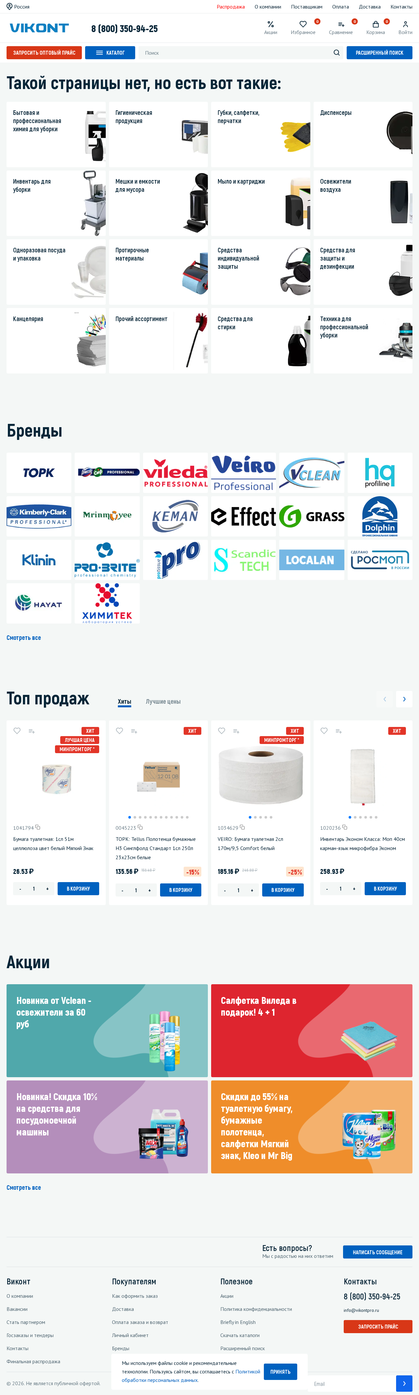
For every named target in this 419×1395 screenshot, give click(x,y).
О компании (268, 6)
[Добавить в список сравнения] (31, 731)
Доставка (370, 6)
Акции (226, 1296)
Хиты (124, 701)
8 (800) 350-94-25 (124, 28)
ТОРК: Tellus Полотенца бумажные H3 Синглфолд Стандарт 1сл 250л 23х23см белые (156, 848)
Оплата (340, 6)
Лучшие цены (163, 701)
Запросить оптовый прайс (44, 52)
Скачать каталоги (240, 1335)
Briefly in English (238, 1322)
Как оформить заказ (135, 1296)
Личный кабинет (130, 1335)
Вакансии (17, 1309)
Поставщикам (306, 6)
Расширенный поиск (379, 52)
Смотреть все (24, 637)
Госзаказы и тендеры (30, 1335)
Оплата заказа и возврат (140, 1322)
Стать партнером (26, 1322)
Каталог (115, 52)
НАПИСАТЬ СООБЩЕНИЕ (378, 1252)
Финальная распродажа (33, 1361)
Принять (280, 1371)
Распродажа (231, 6)
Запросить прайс (378, 1326)
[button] (129, 817)
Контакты (401, 6)
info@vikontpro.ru (361, 1310)
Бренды (120, 1348)
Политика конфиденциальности (256, 1309)
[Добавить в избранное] (17, 731)
